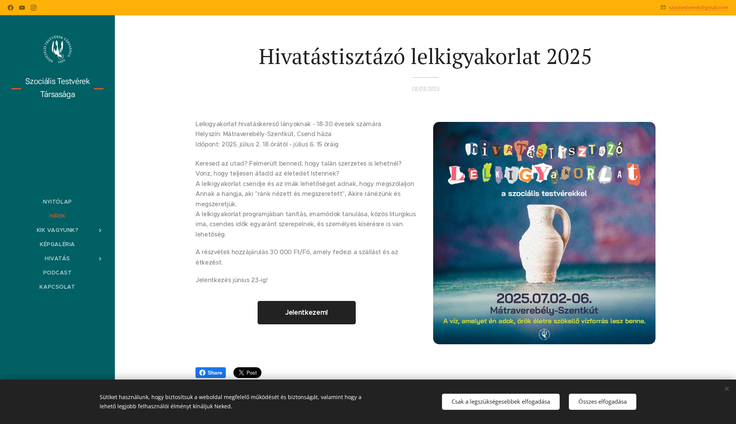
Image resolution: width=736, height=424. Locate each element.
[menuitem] (57, 201)
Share (215, 373)
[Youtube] (22, 7)
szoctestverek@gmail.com (698, 7)
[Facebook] (10, 7)
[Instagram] (33, 7)
